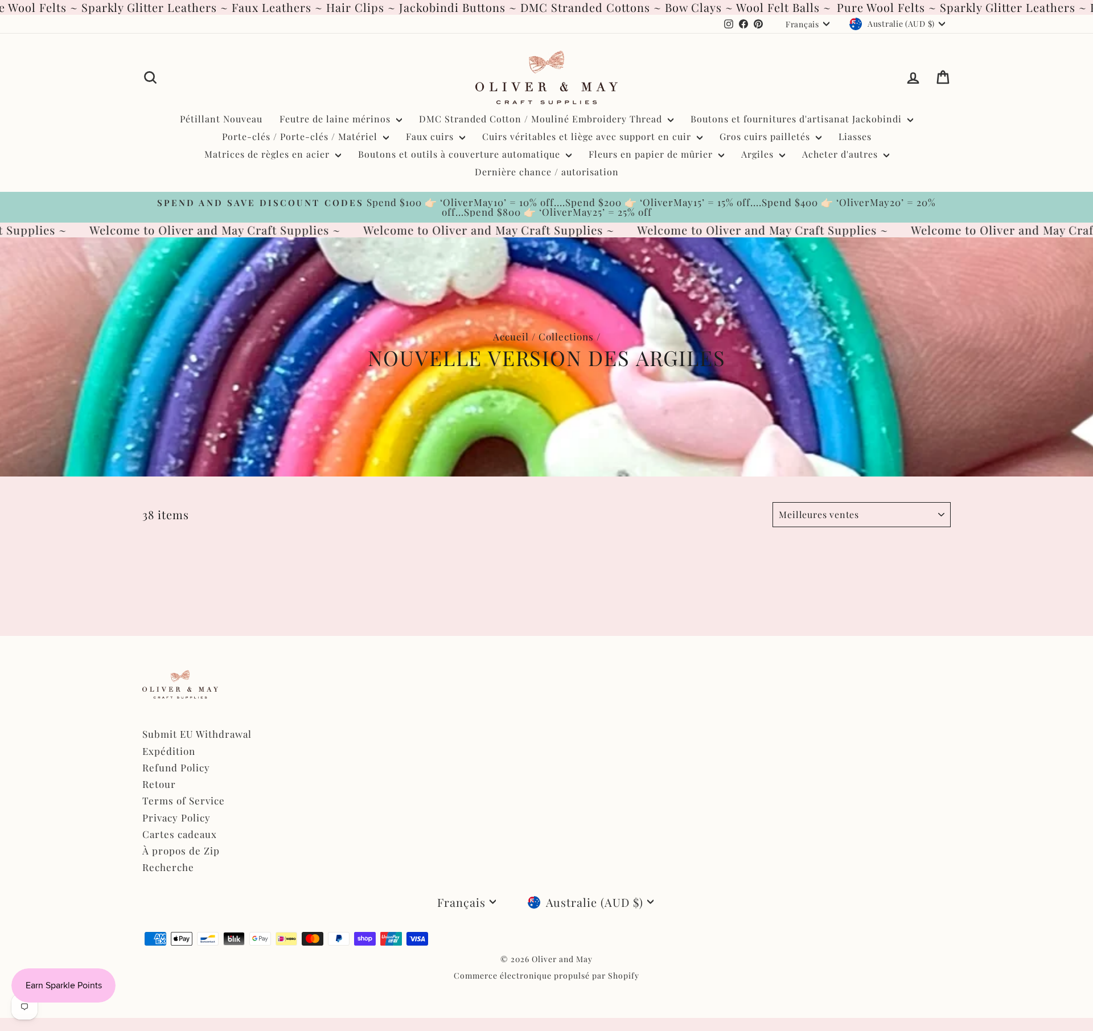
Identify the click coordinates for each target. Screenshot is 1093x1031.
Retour (159, 784)
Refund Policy (176, 767)
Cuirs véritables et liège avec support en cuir (588, 136)
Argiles (758, 154)
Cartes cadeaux (179, 834)
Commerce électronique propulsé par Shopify (546, 975)
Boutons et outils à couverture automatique (460, 154)
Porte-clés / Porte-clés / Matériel (301, 136)
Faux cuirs (431, 136)
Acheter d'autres (841, 154)
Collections (566, 336)
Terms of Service (183, 800)
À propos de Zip (181, 850)
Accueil (511, 336)
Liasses (855, 136)
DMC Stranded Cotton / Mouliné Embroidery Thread (542, 119)
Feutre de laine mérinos (336, 119)
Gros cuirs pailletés (766, 136)
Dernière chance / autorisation (547, 172)
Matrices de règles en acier (268, 154)
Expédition (168, 751)
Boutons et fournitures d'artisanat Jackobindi (798, 119)
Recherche (168, 867)
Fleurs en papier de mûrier (652, 154)
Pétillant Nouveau (221, 119)
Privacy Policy (176, 817)
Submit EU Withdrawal (197, 734)
